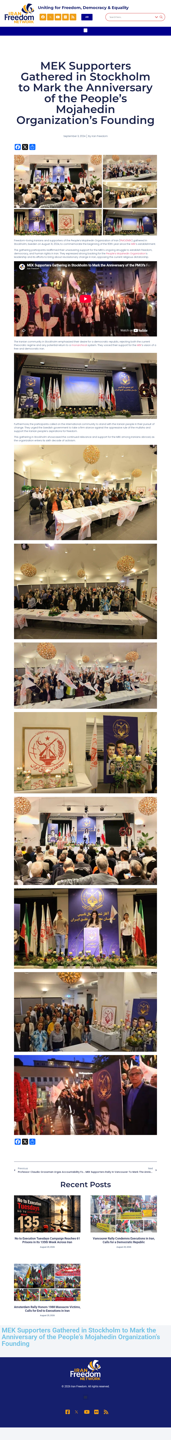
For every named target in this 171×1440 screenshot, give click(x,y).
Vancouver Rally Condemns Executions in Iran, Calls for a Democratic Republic (124, 1240)
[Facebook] (43, 17)
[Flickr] (65, 17)
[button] (86, 30)
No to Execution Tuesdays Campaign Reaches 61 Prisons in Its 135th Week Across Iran (47, 1240)
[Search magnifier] (161, 17)
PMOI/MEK (126, 240)
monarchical (79, 345)
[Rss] (73, 17)
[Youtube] (58, 17)
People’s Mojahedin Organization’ (126, 253)
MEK (133, 244)
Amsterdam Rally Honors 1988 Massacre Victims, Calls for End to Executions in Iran (47, 1308)
